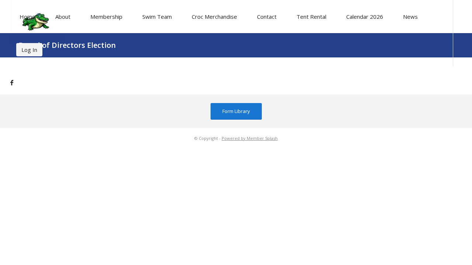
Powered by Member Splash (250, 138)
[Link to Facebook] (11, 82)
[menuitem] (27, 16)
